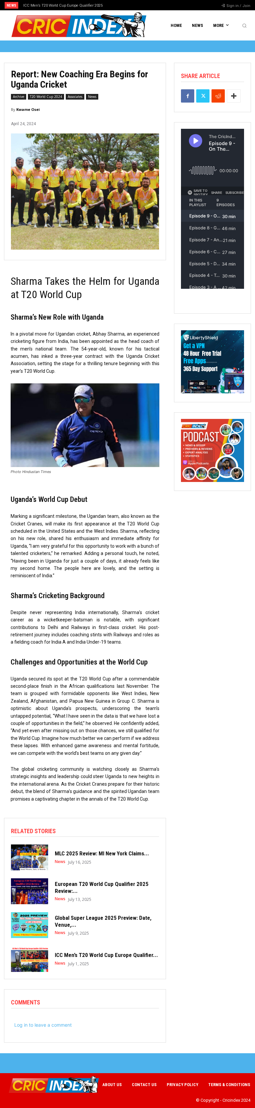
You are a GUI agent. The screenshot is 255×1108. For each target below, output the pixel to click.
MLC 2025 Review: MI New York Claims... (102, 853)
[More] (234, 96)
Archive (18, 96)
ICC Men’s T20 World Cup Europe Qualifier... (106, 955)
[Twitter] (203, 96)
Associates (75, 96)
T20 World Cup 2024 (46, 96)
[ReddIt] (218, 96)
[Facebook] (187, 96)
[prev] (129, 5)
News (92, 96)
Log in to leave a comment (43, 1025)
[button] (244, 25)
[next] (140, 5)
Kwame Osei (28, 109)
